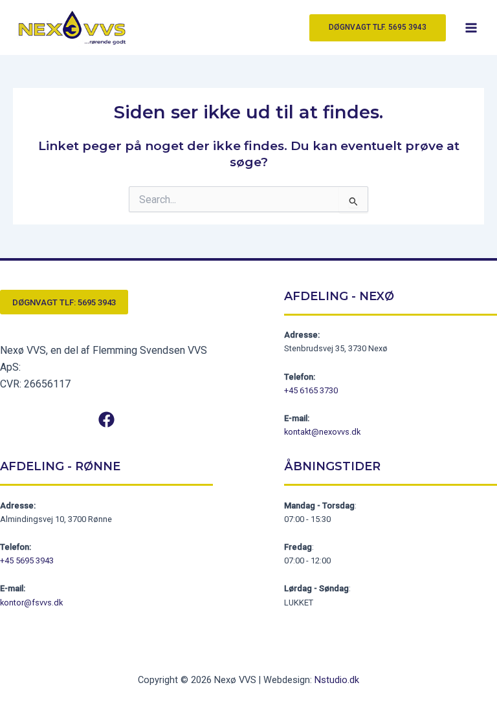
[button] (377, 27)
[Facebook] (106, 419)
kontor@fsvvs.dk (31, 602)
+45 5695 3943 (27, 560)
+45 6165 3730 (311, 390)
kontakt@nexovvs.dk (322, 432)
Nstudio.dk (337, 680)
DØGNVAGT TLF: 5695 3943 (64, 302)
